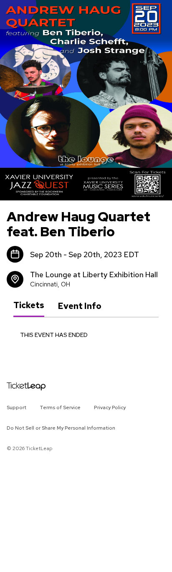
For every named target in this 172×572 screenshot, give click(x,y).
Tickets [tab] (28, 305)
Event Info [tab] (79, 306)
